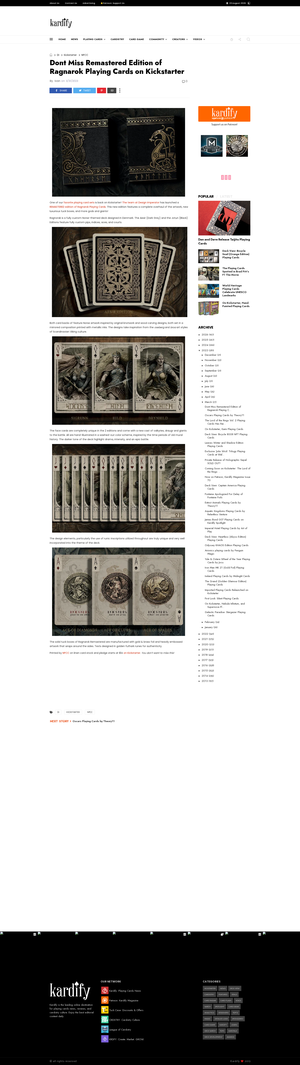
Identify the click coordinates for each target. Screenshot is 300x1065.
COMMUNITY (156, 39)
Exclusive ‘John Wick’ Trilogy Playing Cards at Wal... (225, 452)
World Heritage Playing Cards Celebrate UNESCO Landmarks (234, 290)
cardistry (209, 994)
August (209, 376)
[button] (231, 39)
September (211, 371)
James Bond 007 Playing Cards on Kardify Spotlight (224, 521)
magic (207, 1018)
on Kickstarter (132, 653)
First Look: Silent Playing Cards (222, 598)
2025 (205, 340)
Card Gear (234, 1006)
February (210, 622)
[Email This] (111, 90)
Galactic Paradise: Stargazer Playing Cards (225, 613)
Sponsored (237, 1018)
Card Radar (210, 1000)
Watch (208, 1006)
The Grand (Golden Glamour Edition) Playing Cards (225, 583)
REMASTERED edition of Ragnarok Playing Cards (78, 207)
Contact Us (71, 3)
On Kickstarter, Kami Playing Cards (224, 429)
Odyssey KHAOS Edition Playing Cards (226, 545)
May (207, 392)
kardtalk (232, 1030)
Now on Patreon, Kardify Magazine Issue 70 (227, 478)
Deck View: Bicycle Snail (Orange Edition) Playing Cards (235, 254)
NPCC (84, 55)
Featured (223, 994)
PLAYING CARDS (92, 39)
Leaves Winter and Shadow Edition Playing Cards (224, 444)
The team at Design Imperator (140, 202)
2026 (205, 335)
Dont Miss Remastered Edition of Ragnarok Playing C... (223, 408)
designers (223, 1012)
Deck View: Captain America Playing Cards (225, 487)
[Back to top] (291, 1057)
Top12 (235, 1012)
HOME (62, 39)
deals (234, 994)
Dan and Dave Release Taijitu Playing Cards (224, 241)
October (210, 365)
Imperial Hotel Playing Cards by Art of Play (226, 529)
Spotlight (219, 1006)
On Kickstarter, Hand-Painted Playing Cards (235, 304)
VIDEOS (197, 39)
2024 (205, 345)
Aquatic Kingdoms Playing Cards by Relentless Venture (225, 512)
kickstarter (70, 55)
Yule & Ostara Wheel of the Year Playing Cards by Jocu (227, 560)
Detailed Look (221, 1018)
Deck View (235, 988)
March (209, 402)
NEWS (74, 39)
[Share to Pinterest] (101, 90)
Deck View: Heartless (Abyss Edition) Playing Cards (225, 538)
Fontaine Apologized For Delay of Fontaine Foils (224, 495)
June (207, 386)
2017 (205, 660)
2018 (205, 655)
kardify (223, 1024)
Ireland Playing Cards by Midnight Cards (227, 576)
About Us (54, 3)
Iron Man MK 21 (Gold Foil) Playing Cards (224, 569)
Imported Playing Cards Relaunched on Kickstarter (226, 591)
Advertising (89, 3)
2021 (205, 639)
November (211, 360)
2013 (205, 681)
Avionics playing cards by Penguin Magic (224, 552)
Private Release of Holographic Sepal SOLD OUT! (226, 461)
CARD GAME (136, 39)
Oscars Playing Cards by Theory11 (94, 721)
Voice (238, 1000)
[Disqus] (120, 771)
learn (234, 1024)
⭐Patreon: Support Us (112, 3)
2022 (205, 634)
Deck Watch (210, 1030)
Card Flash (225, 1000)
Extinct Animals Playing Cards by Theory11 (223, 504)
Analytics (209, 1012)
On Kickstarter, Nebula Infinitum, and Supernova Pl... (225, 605)
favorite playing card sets (79, 202)
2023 (205, 350)
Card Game (210, 1024)
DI (58, 55)
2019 (205, 650)
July (207, 381)
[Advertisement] (151, 21)
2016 (205, 665)
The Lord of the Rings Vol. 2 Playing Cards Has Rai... (225, 422)
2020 (205, 644)
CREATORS (178, 39)
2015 (205, 670)
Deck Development (213, 1037)
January (209, 627)
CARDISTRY (117, 39)
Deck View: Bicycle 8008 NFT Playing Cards (226, 435)
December (211, 355)
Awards (230, 1037)
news (223, 988)
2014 (205, 676)
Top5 (222, 1030)
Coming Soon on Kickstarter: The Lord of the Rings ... (227, 470)
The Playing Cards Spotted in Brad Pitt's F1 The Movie (235, 271)
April (208, 397)
